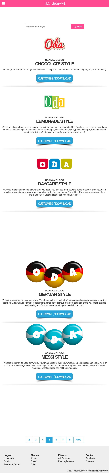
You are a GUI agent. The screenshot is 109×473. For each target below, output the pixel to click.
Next (78, 439)
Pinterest (89, 461)
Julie (33, 464)
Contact (89, 455)
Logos (7, 455)
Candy (7, 461)
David (34, 461)
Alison (34, 458)
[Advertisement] (55, 13)
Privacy (70, 470)
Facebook (90, 458)
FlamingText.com (66, 461)
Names (35, 455)
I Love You (9, 458)
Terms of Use (78, 470)
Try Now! (77, 26)
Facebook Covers (12, 464)
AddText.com (64, 458)
